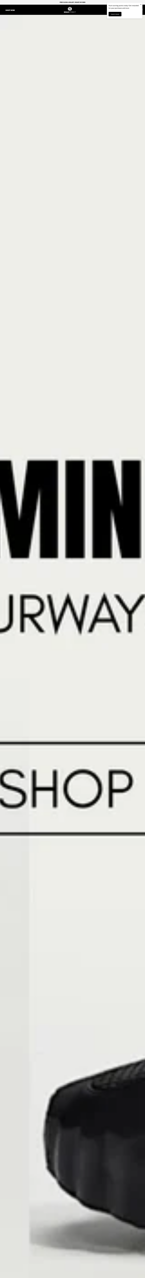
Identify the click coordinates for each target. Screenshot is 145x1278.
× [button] (140, 4)
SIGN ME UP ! (93, 652)
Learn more (115, 14)
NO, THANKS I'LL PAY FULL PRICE (93, 658)
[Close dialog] (111, 616)
